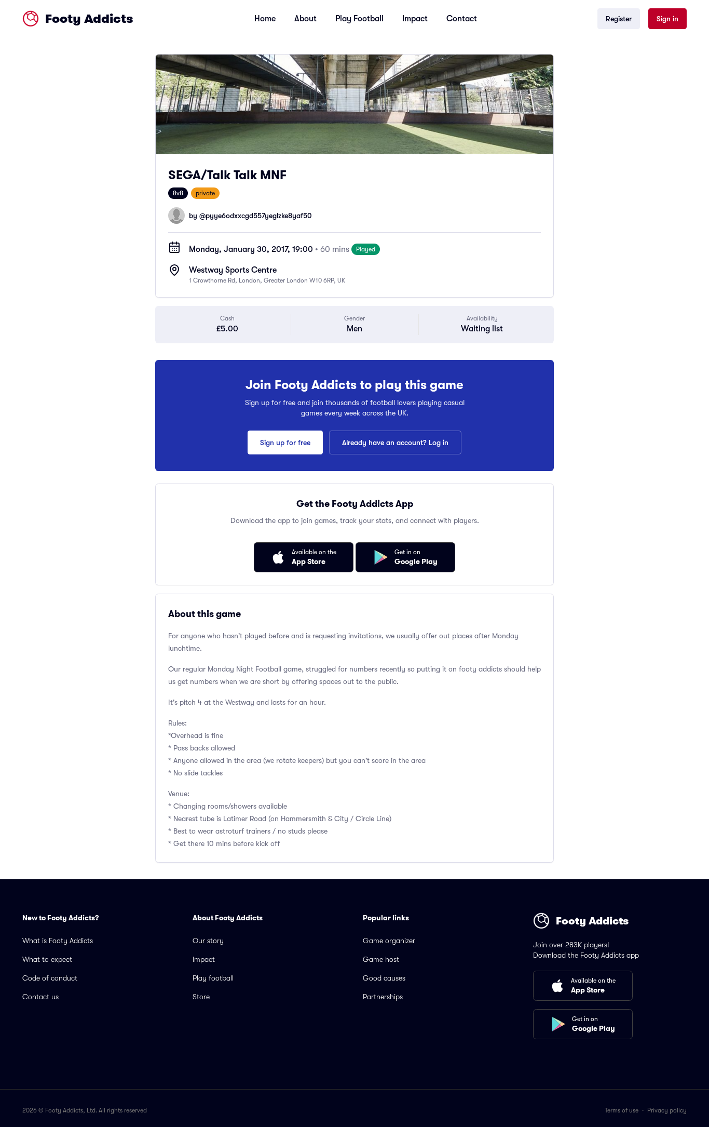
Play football (213, 978)
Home (265, 18)
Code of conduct (49, 978)
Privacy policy (667, 1110)
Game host (381, 959)
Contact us (40, 996)
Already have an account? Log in (395, 442)
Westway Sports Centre (233, 270)
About (305, 18)
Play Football (359, 18)
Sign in (667, 19)
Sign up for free (285, 442)
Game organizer (389, 940)
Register (619, 19)
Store (201, 996)
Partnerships (383, 996)
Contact (461, 18)
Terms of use (621, 1110)
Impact (415, 18)
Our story (208, 940)
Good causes (384, 978)
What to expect (47, 959)
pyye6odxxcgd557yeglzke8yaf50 (259, 215)
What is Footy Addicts (57, 940)
